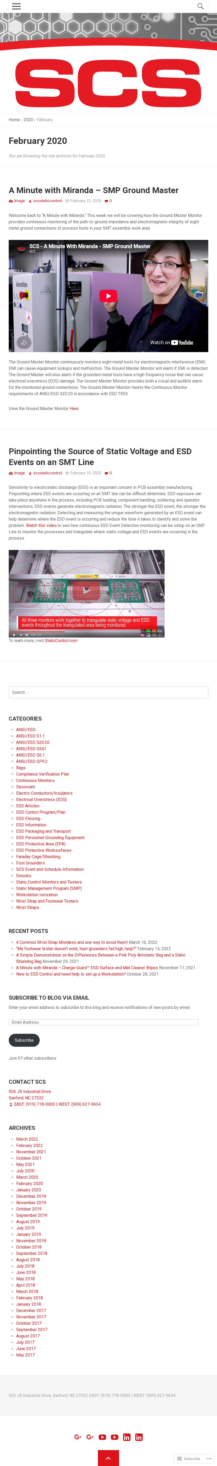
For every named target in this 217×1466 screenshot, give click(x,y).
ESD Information (31, 824)
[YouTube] (102, 1436)
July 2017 (25, 1342)
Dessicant (25, 786)
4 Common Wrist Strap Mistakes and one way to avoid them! (72, 942)
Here (74, 408)
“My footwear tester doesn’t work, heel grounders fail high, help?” (76, 948)
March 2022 (27, 1139)
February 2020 (29, 1183)
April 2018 (25, 1285)
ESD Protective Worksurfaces (43, 850)
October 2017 (29, 1323)
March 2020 (27, 1177)
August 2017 (28, 1335)
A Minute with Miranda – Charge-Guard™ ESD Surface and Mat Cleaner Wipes (87, 967)
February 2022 (29, 1145)
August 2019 (28, 1221)
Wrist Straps (27, 907)
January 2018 (28, 1304)
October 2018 (29, 1247)
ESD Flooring (28, 818)
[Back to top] (108, 1458)
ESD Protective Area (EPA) (40, 843)
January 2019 (28, 1234)
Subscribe (24, 1040)
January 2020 (28, 1189)
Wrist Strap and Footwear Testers (47, 901)
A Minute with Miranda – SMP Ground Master (94, 190)
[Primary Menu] (12, 9)
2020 (28, 119)
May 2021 (25, 1164)
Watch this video (41, 525)
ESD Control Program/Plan (40, 812)
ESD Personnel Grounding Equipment (50, 837)
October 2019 (29, 1209)
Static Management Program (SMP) (49, 888)
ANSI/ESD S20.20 (32, 742)
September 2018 (31, 1253)
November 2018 (31, 1240)
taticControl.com (62, 640)
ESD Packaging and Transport (43, 831)
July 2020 (25, 1170)
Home (14, 119)
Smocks (23, 875)
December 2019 (31, 1196)
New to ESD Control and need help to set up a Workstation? (71, 974)
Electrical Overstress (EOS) (41, 799)
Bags (21, 767)
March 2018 (27, 1291)
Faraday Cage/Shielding (38, 856)
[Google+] (78, 1436)
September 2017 (31, 1329)
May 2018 (25, 1278)
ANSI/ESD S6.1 (30, 755)
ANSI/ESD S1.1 (30, 736)
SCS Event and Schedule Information (50, 869)
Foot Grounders (30, 863)
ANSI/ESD (25, 729)
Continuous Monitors (35, 780)
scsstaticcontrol (47, 200)
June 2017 (26, 1348)
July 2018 (25, 1266)
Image (19, 200)
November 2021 (31, 1151)
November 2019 (31, 1202)
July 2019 (25, 1228)
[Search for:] (108, 692)
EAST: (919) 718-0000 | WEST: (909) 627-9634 (57, 1104)
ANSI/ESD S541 (31, 748)
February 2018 (29, 1297)
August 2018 (28, 1259)
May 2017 (25, 1355)
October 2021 (29, 1158)
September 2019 (31, 1215)
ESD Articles (27, 805)
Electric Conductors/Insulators (44, 793)
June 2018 (26, 1272)
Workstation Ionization (37, 894)
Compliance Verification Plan (42, 774)
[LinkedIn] (126, 1436)
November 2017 (31, 1316)
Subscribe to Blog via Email (49, 998)
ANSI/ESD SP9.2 (32, 761)
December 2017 (31, 1310)
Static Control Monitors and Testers (49, 882)
